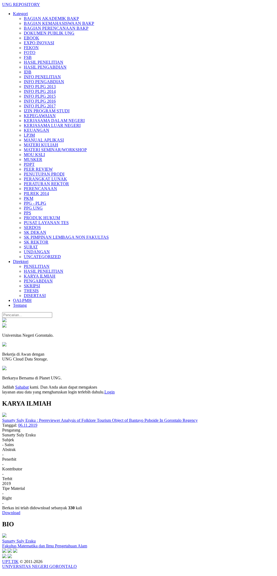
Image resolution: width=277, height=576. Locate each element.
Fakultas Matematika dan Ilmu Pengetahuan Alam (44, 546)
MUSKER (33, 159)
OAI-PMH (22, 300)
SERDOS (32, 227)
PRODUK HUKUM (42, 217)
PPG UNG (33, 208)
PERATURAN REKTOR (46, 183)
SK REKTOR (36, 242)
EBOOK (31, 38)
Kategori (20, 13)
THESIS (31, 290)
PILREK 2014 (36, 193)
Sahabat (22, 387)
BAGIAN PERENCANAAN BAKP (56, 28)
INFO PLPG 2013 (40, 86)
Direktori (20, 261)
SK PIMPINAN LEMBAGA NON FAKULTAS (66, 237)
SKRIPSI (32, 286)
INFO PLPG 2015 (40, 96)
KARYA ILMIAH (39, 276)
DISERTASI (35, 295)
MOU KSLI (34, 154)
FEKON (31, 47)
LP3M (29, 135)
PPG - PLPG (35, 203)
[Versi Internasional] (4, 320)
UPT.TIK (10, 561)
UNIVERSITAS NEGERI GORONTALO (39, 566)
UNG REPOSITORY (21, 4)
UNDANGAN (37, 252)
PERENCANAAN (40, 188)
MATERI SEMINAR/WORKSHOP (55, 149)
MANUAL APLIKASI (44, 140)
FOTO (29, 52)
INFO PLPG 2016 (40, 101)
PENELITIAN (37, 266)
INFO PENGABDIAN (44, 81)
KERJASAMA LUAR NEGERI (52, 125)
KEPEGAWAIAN (40, 115)
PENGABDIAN (38, 281)
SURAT (31, 247)
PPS (27, 213)
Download (11, 512)
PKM (28, 198)
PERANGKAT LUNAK (45, 179)
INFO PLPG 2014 (40, 91)
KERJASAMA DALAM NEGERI (54, 120)
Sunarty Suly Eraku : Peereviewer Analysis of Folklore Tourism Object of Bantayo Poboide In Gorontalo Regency (100, 420)
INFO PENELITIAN (42, 77)
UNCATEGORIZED (42, 256)
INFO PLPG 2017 (40, 106)
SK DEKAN (35, 232)
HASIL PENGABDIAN (45, 67)
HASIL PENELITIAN (43, 62)
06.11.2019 (27, 425)
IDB (27, 72)
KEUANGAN (36, 130)
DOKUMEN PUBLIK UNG (49, 33)
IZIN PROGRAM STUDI (47, 111)
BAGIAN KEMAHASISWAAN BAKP (59, 23)
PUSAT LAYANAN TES (46, 222)
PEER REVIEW (38, 169)
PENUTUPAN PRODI (44, 174)
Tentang (20, 305)
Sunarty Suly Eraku (19, 541)
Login (109, 392)
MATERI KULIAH (41, 145)
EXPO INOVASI (39, 43)
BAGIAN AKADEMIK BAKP (51, 18)
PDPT (29, 164)
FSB (28, 57)
